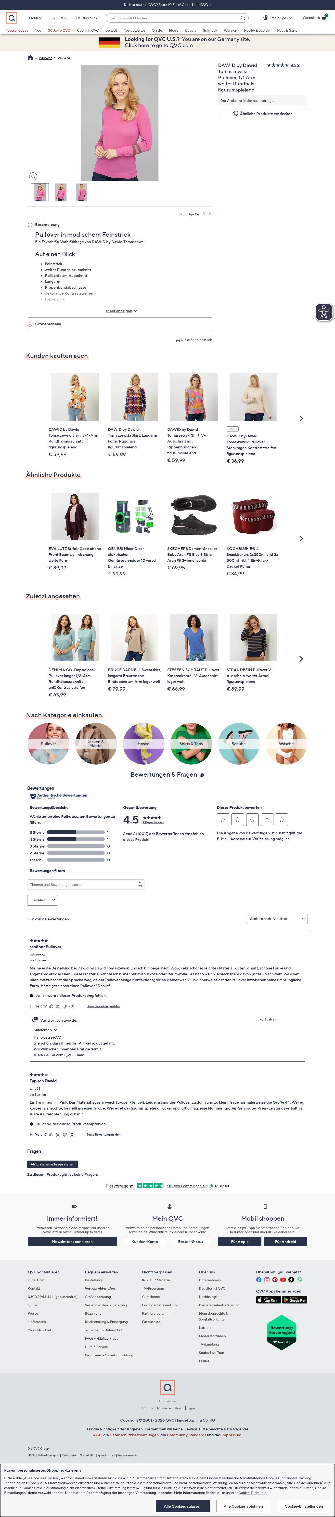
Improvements (128, 1455)
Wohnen (230, 30)
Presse (33, 1313)
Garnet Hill (87, 1455)
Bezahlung (93, 1313)
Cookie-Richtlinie (252, 1493)
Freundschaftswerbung (160, 1305)
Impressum (231, 1434)
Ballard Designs (48, 1455)
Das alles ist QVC (212, 1288)
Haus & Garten (288, 30)
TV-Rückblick (86, 18)
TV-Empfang (209, 1344)
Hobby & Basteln (257, 30)
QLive (32, 1305)
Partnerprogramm (155, 1313)
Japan (191, 1408)
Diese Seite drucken (196, 340)
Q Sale (157, 30)
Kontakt (34, 1288)
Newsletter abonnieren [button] (72, 1241)
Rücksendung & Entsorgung (106, 1322)
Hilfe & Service (96, 1347)
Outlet (204, 1361)
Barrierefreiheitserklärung (219, 1305)
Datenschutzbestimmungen (134, 1434)
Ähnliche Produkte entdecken (266, 113)
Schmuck (210, 30)
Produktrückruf (39, 1330)
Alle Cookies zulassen (183, 1506)
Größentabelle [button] (48, 323)
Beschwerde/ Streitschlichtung (109, 1355)
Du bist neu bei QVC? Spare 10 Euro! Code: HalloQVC (166, 4)
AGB (97, 1434)
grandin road (106, 1455)
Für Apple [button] (240, 1241)
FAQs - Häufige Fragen (102, 1338)
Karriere (205, 1327)
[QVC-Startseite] (30, 58)
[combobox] (172, 18)
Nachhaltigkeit (210, 1297)
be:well (111, 30)
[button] (272, 18)
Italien (179, 1408)
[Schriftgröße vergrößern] (204, 213)
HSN (31, 1455)
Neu (38, 30)
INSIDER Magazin (156, 1280)
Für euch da (151, 1322)
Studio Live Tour (211, 1352)
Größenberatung (98, 1297)
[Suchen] (243, 17)
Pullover (45, 58)
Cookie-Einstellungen (304, 1506)
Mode (173, 30)
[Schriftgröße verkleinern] (210, 213)
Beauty (190, 30)
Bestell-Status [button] (190, 1241)
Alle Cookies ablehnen (243, 1506)
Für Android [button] (285, 1241)
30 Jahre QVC (59, 30)
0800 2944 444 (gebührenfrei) (52, 1297)
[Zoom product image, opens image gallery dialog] (32, 176)
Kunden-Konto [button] (144, 1241)
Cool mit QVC (88, 30)
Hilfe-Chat (36, 1280)
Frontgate (69, 1455)
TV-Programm (153, 1288)
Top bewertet (134, 30)
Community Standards (186, 1434)
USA (144, 1408)
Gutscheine (151, 1297)
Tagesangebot (17, 30)
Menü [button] (33, 18)
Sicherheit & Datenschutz (104, 1330)
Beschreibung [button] (47, 224)
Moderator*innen (212, 1336)
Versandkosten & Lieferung (106, 1305)
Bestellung (93, 1280)
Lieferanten (37, 1322)
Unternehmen (210, 1280)
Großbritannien (160, 1408)
